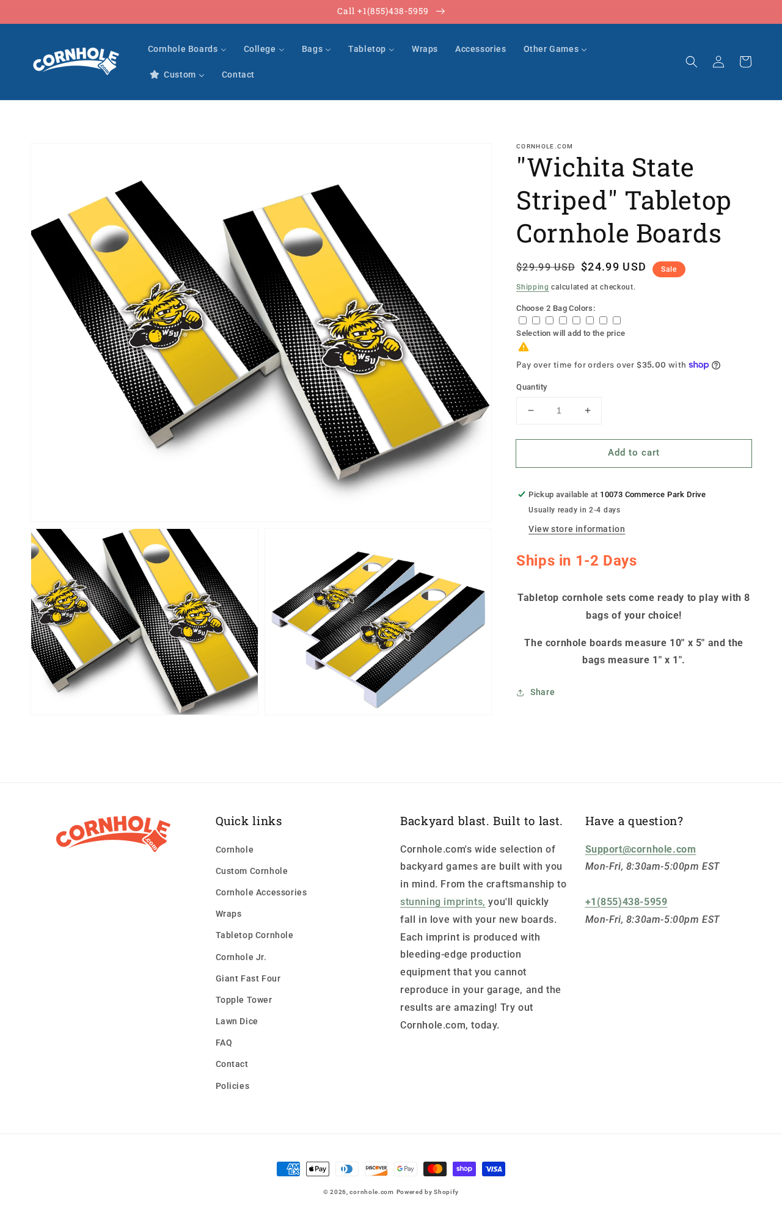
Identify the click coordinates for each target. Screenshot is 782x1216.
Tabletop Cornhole (255, 935)
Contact (232, 1064)
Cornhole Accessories (261, 892)
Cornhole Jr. (241, 957)
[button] (691, 61)
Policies (233, 1086)
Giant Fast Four (248, 978)
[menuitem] (187, 49)
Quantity (531, 386)
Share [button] (542, 692)
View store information (576, 529)
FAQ (224, 1042)
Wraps (229, 914)
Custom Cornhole (252, 871)
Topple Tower (244, 1000)
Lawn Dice (237, 1021)
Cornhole (235, 849)
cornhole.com (371, 1192)
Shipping (532, 287)
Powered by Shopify (427, 1192)
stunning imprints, (443, 902)
